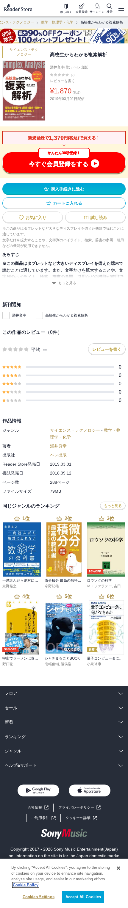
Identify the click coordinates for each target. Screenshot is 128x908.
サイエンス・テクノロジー (24, 52)
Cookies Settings (38, 897)
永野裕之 (9, 586)
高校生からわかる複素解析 (66, 315)
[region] (64, 883)
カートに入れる (67, 203)
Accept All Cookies (83, 897)
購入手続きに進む (67, 189)
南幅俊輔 (52, 664)
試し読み (98, 217)
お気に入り (36, 217)
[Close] (118, 868)
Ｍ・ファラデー (99, 586)
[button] (81, 818)
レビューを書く (62, 81)
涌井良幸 (19, 315)
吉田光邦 (121, 586)
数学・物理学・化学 (57, 22)
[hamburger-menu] (121, 8)
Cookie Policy (25, 885)
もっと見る (67, 283)
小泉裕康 (94, 664)
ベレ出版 (81, 67)
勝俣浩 (66, 664)
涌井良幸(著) (60, 67)
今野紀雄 (52, 586)
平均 (35, 349)
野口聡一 (9, 664)
